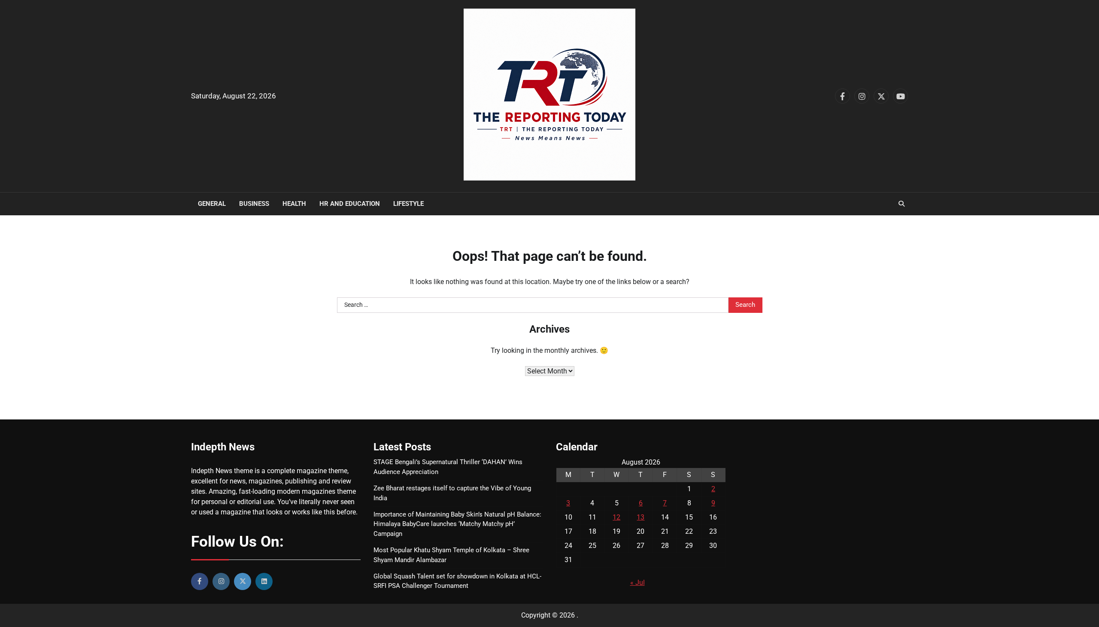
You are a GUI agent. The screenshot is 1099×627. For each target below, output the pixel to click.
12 (616, 517)
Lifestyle (408, 204)
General (212, 204)
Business (254, 204)
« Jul (637, 582)
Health (294, 204)
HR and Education (349, 204)
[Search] (901, 203)
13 (640, 517)
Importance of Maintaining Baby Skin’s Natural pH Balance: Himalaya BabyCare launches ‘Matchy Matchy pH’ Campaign (457, 524)
